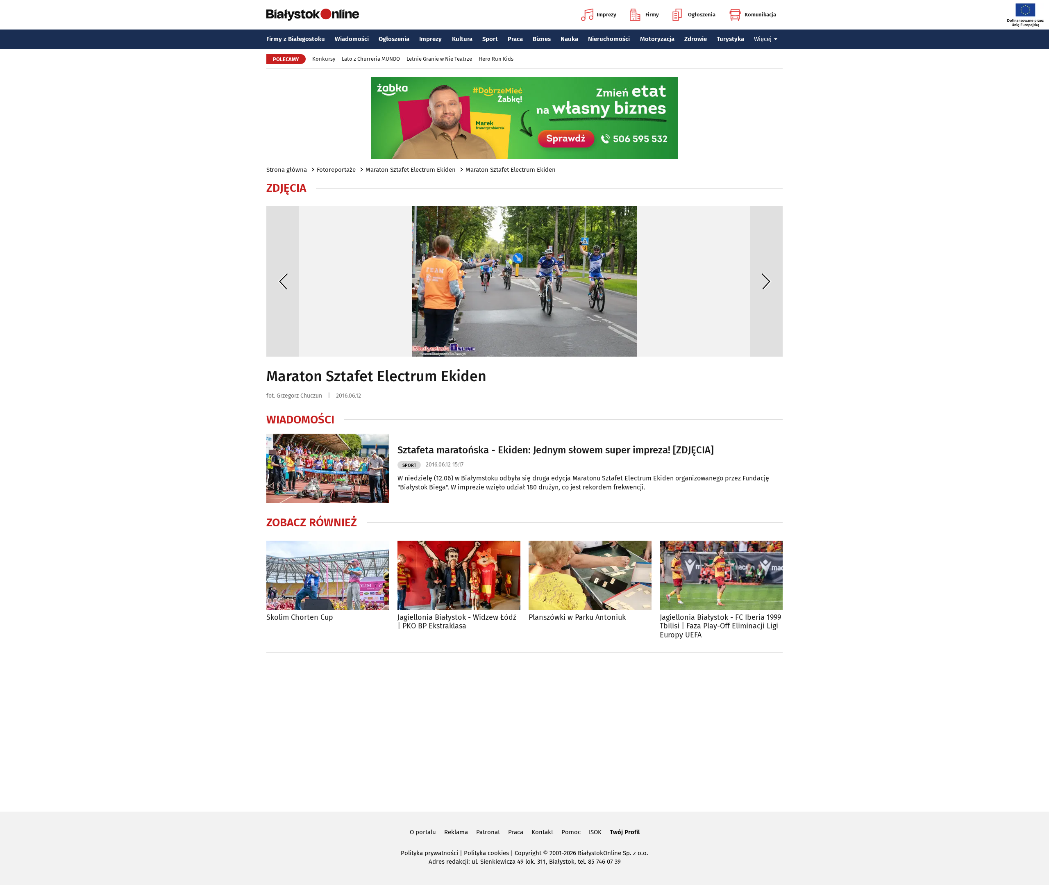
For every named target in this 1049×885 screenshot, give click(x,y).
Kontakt (542, 832)
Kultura (462, 39)
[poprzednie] (282, 281)
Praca (515, 39)
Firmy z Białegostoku (295, 39)
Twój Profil (625, 832)
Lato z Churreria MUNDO (371, 58)
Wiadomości (352, 39)
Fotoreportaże (336, 169)
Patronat (488, 832)
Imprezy (606, 14)
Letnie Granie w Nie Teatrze (439, 58)
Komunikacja (760, 14)
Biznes (542, 39)
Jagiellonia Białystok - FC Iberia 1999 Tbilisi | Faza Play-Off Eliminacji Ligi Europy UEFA (720, 626)
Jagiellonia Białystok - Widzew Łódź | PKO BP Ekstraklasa (456, 622)
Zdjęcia (286, 188)
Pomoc (571, 832)
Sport (490, 39)
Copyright (528, 853)
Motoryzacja (657, 39)
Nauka (569, 39)
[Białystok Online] (312, 15)
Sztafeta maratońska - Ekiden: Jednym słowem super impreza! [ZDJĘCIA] (555, 450)
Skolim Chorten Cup (299, 617)
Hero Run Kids (496, 58)
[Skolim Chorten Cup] (327, 575)
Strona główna (286, 169)
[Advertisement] (524, 730)
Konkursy (323, 58)
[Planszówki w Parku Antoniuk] (590, 575)
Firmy (652, 14)
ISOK (595, 832)
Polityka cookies (486, 853)
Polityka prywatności (429, 853)
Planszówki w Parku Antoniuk (577, 617)
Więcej (763, 39)
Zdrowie (695, 39)
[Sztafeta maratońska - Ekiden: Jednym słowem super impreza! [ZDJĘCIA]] (327, 468)
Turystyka (730, 39)
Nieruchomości (609, 39)
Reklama (456, 832)
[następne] (766, 281)
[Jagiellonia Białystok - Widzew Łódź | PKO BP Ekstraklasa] (458, 575)
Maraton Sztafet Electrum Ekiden (411, 169)
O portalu (423, 832)
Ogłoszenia (701, 14)
